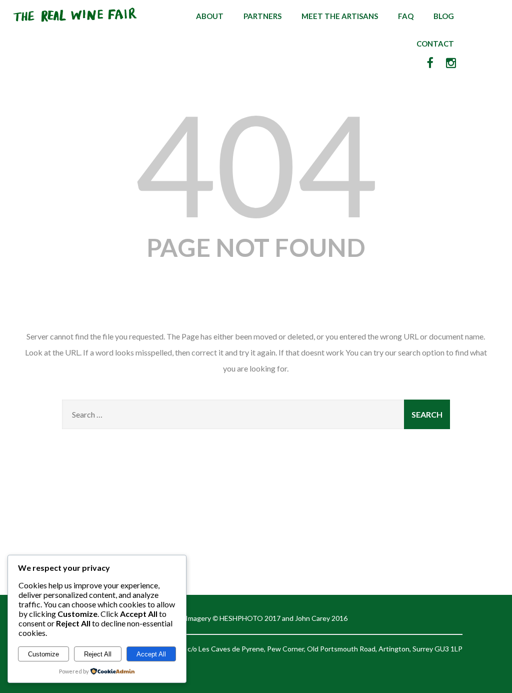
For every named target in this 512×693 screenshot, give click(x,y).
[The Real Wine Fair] (75, 26)
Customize (43, 654)
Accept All (151, 654)
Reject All (98, 654)
